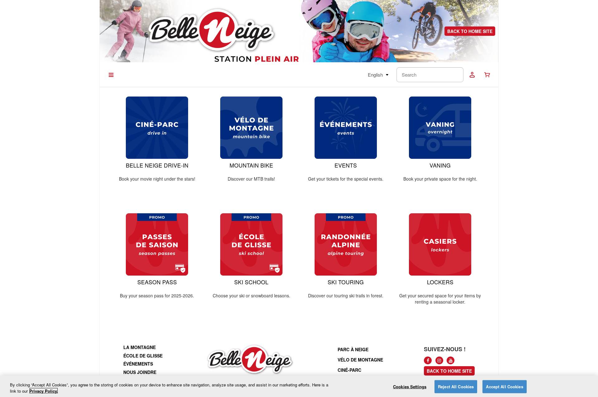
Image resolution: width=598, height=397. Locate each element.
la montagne (139, 347)
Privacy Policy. (43, 391)
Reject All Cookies (456, 387)
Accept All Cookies (504, 387)
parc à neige (353, 349)
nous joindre (139, 372)
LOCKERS (440, 282)
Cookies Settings (409, 387)
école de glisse (143, 355)
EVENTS (346, 165)
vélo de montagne (360, 360)
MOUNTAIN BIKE (251, 165)
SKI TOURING (346, 282)
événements (138, 364)
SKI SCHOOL (251, 282)
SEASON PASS (157, 282)
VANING (440, 165)
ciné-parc (349, 370)
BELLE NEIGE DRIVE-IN (157, 165)
